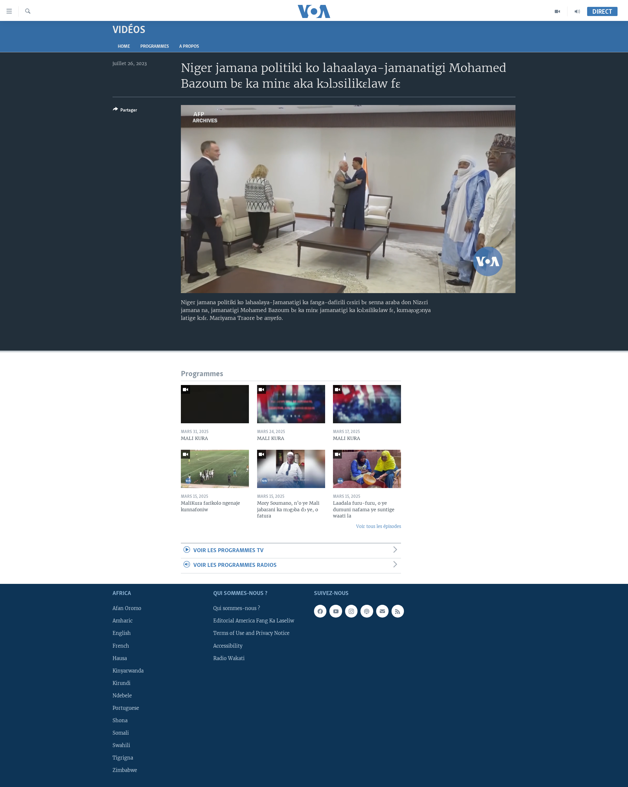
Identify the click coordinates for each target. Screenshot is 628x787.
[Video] (557, 11)
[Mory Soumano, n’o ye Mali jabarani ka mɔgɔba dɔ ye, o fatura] (291, 469)
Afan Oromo (127, 608)
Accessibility (227, 646)
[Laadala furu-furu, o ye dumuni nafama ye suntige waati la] (367, 469)
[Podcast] (366, 611)
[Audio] (577, 11)
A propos (189, 46)
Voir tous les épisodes (378, 526)
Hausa (120, 658)
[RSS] (398, 611)
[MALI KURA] (215, 404)
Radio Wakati (229, 658)
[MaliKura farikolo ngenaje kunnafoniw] (215, 469)
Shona (120, 721)
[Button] (125, 111)
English (122, 633)
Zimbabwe (125, 770)
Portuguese (126, 708)
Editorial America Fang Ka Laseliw (253, 621)
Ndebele (122, 696)
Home (124, 46)
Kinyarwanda (128, 670)
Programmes (154, 46)
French (121, 646)
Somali (121, 733)
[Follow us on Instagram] (351, 611)
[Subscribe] (382, 611)
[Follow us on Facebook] (320, 611)
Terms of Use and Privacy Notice (251, 633)
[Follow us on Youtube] (335, 611)
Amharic (122, 621)
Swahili (121, 745)
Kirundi (122, 683)
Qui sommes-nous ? (236, 608)
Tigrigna (123, 758)
